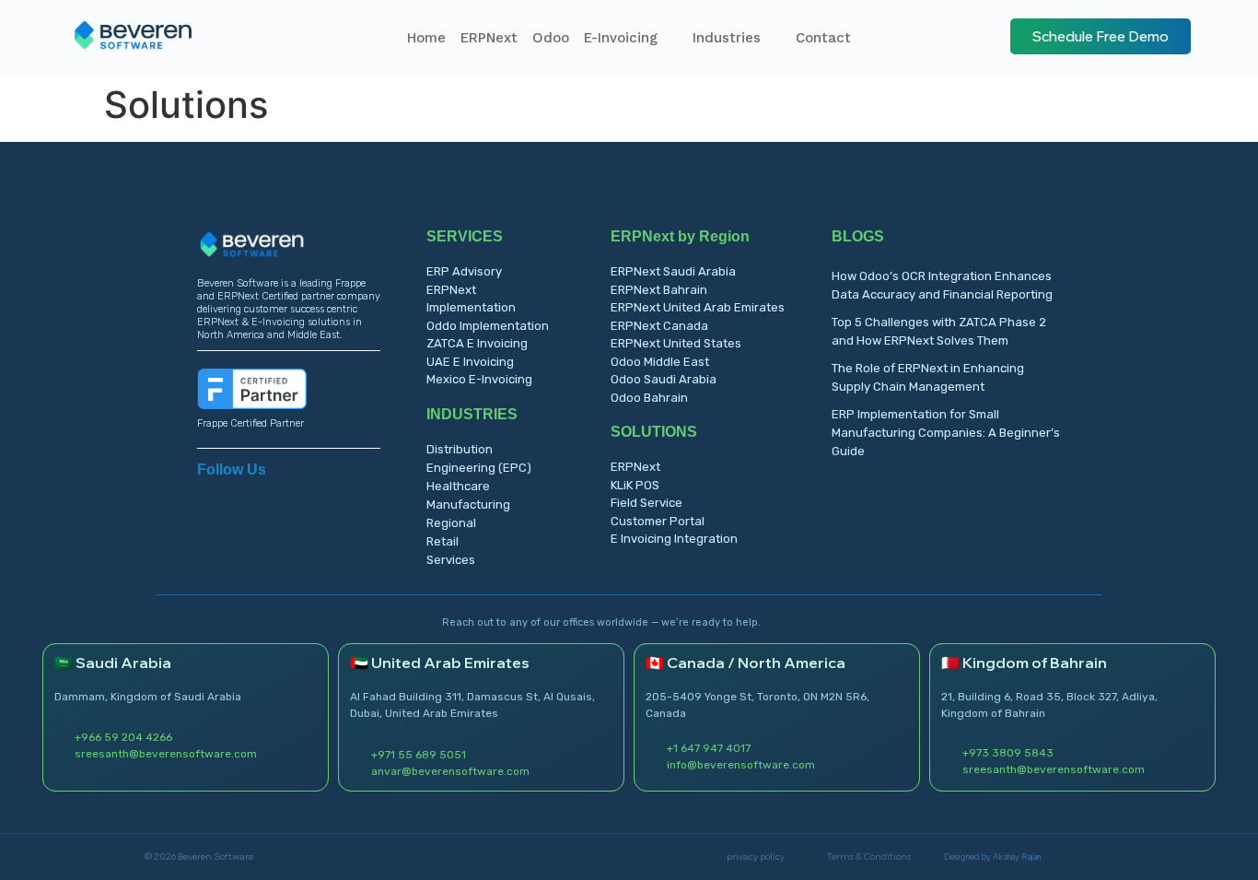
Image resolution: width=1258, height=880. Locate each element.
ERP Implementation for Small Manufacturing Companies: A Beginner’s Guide (946, 432)
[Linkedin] (203, 494)
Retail (442, 541)
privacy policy (756, 856)
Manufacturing (468, 504)
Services (450, 560)
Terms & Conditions (868, 856)
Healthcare (458, 486)
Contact (823, 37)
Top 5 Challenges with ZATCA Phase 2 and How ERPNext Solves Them (939, 331)
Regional (451, 523)
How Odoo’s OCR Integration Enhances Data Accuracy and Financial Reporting (942, 285)
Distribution (459, 449)
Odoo (550, 37)
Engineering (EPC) (478, 468)
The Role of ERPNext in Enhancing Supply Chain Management (928, 377)
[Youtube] (297, 494)
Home (426, 37)
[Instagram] (266, 494)
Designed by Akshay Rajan (992, 856)
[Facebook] (234, 494)
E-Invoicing (621, 37)
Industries (727, 37)
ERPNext (489, 37)
